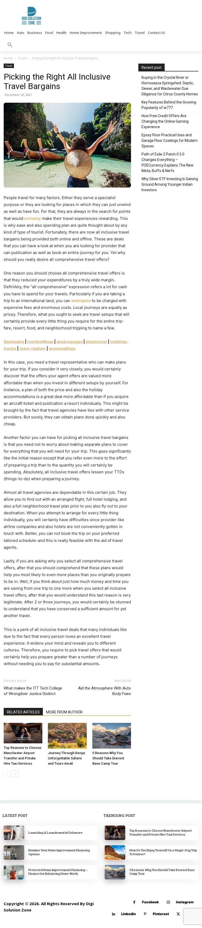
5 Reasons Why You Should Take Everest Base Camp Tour (108, 758)
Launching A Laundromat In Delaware (55, 832)
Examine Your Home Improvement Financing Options (59, 852)
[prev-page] (7, 774)
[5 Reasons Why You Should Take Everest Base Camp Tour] (111, 736)
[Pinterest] (145, 914)
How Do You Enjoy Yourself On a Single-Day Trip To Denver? (163, 852)
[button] (10, 45)
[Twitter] (178, 914)
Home (8, 58)
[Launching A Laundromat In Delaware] (14, 833)
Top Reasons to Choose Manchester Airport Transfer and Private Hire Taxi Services (160, 832)
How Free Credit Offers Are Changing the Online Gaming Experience (165, 121)
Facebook (150, 902)
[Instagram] (168, 902)
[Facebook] (134, 902)
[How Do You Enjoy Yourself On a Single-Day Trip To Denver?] (115, 852)
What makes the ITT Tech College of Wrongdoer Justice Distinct (33, 691)
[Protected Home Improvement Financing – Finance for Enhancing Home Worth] (14, 872)
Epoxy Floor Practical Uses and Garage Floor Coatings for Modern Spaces (170, 140)
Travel (22, 58)
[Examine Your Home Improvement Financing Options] (14, 852)
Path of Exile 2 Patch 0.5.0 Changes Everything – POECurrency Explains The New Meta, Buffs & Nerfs (168, 162)
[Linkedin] (113, 914)
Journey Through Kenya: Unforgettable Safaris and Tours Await (66, 758)
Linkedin (128, 914)
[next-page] (15, 774)
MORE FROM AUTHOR (64, 712)
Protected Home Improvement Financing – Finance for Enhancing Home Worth (57, 871)
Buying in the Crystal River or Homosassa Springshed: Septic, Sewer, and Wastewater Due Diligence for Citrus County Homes (170, 85)
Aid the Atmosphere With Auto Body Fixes (104, 691)
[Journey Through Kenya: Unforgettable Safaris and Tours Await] (67, 736)
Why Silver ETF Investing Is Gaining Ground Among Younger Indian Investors (170, 184)
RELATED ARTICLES (23, 712)
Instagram (185, 902)
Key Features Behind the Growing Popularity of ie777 (169, 105)
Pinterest (161, 914)
